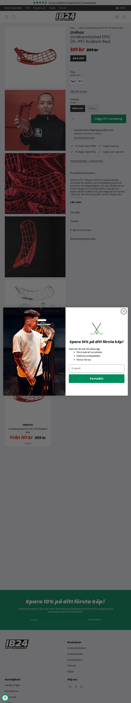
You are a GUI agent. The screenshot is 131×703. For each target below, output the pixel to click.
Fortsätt (97, 379)
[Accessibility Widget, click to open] (5, 697)
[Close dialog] (124, 311)
